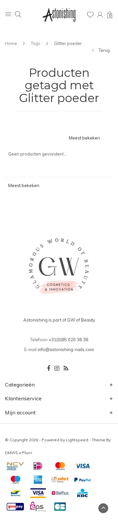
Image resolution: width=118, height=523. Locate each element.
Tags (35, 43)
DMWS (11, 452)
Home (11, 43)
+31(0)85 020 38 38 (68, 339)
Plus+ (27, 452)
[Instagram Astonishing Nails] (56, 368)
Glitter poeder (68, 43)
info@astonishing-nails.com (66, 349)
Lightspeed (77, 439)
